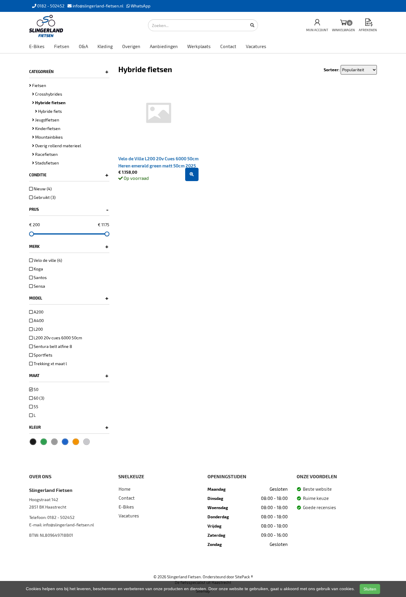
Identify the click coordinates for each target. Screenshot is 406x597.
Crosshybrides (48, 93)
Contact (228, 46)
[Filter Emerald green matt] (44, 442)
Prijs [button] (68, 209)
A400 (38, 320)
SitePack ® (244, 576)
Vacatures (256, 46)
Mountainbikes (48, 137)
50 (35, 389)
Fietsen (61, 46)
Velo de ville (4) (47, 260)
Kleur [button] (68, 427)
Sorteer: (332, 69)
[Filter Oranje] (76, 442)
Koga (38, 268)
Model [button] (68, 298)
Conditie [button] (68, 174)
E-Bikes (37, 46)
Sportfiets (42, 354)
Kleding (105, 46)
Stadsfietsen (46, 162)
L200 (38, 329)
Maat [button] (68, 375)
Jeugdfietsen (46, 119)
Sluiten (369, 589)
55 (35, 406)
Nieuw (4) (42, 188)
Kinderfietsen (47, 128)
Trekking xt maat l (50, 363)
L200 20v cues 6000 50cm (57, 337)
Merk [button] (68, 246)
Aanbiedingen (164, 46)
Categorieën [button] (68, 71)
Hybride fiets (49, 111)
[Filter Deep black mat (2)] (33, 442)
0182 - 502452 (61, 517)
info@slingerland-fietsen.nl (68, 524)
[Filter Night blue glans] (65, 442)
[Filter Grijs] (54, 442)
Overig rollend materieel (57, 145)
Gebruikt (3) (44, 197)
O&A (83, 46)
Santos (40, 277)
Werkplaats (199, 46)
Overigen (131, 46)
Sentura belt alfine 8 (52, 346)
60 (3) (38, 397)
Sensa (39, 286)
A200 (38, 311)
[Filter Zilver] (86, 442)
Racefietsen (46, 154)
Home (124, 489)
